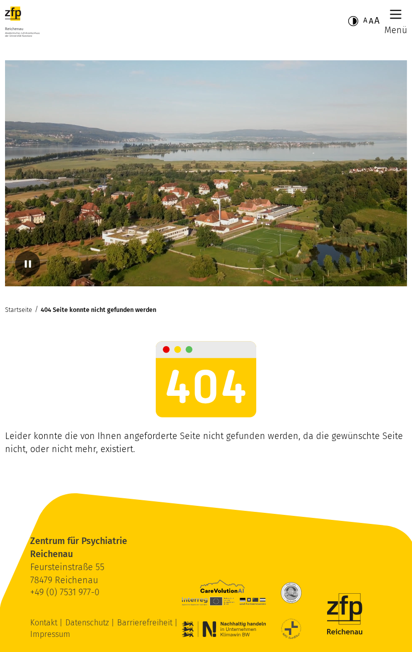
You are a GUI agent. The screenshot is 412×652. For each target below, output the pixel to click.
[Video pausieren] (27, 263)
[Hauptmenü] (395, 14)
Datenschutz (88, 622)
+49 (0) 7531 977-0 (64, 592)
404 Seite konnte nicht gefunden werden (98, 309)
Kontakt (44, 622)
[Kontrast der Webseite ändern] (353, 21)
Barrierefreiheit (145, 622)
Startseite (18, 309)
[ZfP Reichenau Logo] (22, 22)
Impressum (50, 634)
